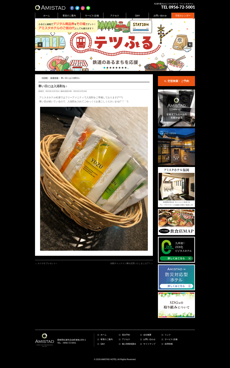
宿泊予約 (126, 335)
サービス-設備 (171, 339)
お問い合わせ (149, 339)
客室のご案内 (107, 339)
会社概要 (147, 335)
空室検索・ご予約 (176, 81)
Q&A (103, 344)
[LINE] (88, 6)
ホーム (104, 335)
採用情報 (169, 344)
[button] (115, 44)
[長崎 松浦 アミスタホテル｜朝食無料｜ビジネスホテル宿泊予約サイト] (50, 6)
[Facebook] (72, 6)
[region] (115, 44)
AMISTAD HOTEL (109, 359)
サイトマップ (149, 344)
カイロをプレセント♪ (46, 263)
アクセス (126, 339)
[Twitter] (77, 6)
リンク (168, 335)
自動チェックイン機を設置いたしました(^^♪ (131, 263)
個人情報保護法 (129, 344)
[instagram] (83, 6)
